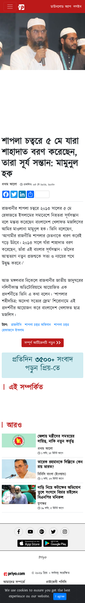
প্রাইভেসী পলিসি (56, 582)
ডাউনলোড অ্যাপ (61, 6)
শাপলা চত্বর (61, 324)
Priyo (42, 557)
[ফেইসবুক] (18, 531)
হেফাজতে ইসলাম (13, 330)
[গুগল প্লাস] (41, 531)
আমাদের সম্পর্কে (14, 582)
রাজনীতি (16, 324)
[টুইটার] (53, 531)
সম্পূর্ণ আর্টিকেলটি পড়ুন (40, 342)
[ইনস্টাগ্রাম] (65, 531)
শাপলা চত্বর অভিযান (38, 324)
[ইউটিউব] (30, 531)
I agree (59, 596)
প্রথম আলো (10, 184)
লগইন (77, 6)
